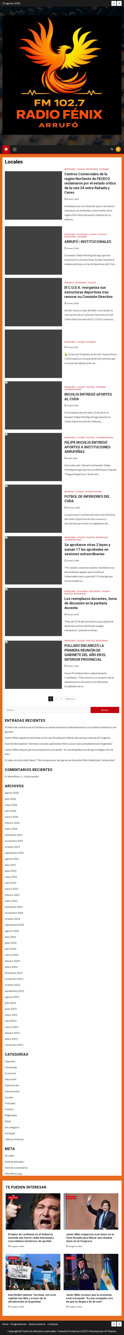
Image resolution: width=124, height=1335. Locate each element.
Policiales (10, 1103)
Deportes (69, 282)
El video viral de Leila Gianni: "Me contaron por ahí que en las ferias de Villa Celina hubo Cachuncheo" (60, 760)
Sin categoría (12, 1127)
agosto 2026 (12, 792)
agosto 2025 (12, 858)
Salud (8, 1121)
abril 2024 (10, 948)
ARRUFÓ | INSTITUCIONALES (87, 242)
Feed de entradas (14, 1161)
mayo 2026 (11, 804)
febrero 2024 (12, 960)
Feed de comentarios (16, 1167)
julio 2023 (10, 1002)
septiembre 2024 (14, 924)
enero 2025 (11, 900)
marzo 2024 (11, 954)
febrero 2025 (12, 894)
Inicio (5, 1323)
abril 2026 (10, 810)
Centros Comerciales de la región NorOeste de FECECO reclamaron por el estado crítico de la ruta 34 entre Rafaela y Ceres (90, 183)
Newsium (94, 1331)
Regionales (92, 169)
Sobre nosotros (37, 1323)
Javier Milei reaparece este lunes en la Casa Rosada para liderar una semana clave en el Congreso (57, 737)
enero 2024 (11, 966)
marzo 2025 (11, 888)
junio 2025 (10, 870)
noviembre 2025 (14, 840)
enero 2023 (11, 1038)
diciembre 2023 (13, 972)
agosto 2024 (12, 930)
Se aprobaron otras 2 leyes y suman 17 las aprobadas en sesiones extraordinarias (87, 549)
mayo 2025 (11, 876)
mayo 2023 (11, 1014)
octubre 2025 (12, 846)
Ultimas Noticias (72, 389)
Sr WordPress (12, 776)
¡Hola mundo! (31, 776)
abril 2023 (10, 1020)
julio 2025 (10, 864)
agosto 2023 (12, 996)
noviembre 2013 (14, 1044)
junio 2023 (10, 1008)
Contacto (53, 1323)
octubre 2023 (12, 984)
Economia (82, 234)
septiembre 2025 (14, 852)
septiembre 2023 (14, 990)
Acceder (9, 1155)
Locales (81, 169)
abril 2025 (10, 882)
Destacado (70, 169)
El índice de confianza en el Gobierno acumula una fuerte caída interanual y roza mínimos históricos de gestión (31, 1238)
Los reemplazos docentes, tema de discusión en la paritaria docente (90, 603)
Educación (94, 591)
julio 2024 (10, 936)
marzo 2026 (11, 816)
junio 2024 (10, 942)
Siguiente (70, 698)
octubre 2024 (12, 918)
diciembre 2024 (13, 906)
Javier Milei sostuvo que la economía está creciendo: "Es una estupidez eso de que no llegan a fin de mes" (89, 1298)
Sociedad (104, 169)
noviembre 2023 (14, 978)
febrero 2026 (12, 822)
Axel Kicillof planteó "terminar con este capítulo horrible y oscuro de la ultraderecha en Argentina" (59, 743)
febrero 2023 (12, 1032)
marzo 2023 (11, 1026)
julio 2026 (10, 798)
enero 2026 (11, 828)
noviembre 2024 (14, 912)
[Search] (112, 149)
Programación (18, 1323)
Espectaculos (12, 1085)
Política (102, 234)
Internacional (12, 1091)
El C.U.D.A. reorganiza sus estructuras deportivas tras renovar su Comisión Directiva (88, 292)
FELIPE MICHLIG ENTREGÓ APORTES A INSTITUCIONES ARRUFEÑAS (87, 447)
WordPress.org (13, 1173)
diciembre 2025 (13, 834)
